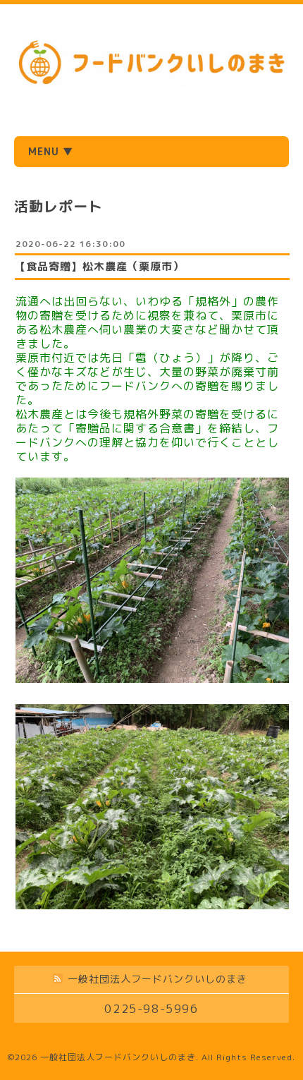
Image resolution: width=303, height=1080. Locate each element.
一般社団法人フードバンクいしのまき (118, 1057)
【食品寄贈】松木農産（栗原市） (99, 266)
